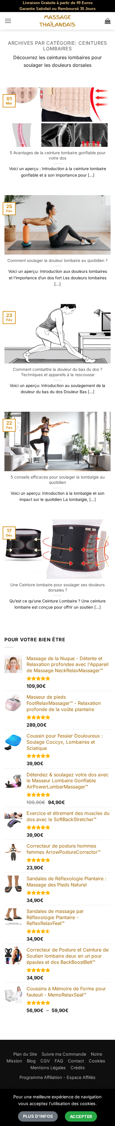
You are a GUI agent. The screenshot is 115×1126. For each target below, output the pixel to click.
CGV (45, 1060)
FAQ (59, 1060)
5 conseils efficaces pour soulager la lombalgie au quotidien (58, 480)
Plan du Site (25, 1054)
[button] (8, 21)
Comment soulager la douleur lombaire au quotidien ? (57, 260)
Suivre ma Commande (64, 1054)
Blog (31, 1060)
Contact (76, 1060)
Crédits (77, 1067)
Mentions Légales (48, 1067)
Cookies (97, 1060)
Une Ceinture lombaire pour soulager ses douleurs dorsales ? (57, 587)
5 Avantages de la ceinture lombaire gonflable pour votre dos (58, 155)
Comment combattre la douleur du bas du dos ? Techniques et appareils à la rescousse (57, 372)
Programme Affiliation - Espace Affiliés (57, 1077)
